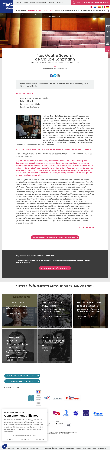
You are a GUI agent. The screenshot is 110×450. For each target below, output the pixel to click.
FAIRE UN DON (92, 2)
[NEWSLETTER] (107, 43)
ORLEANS (25, 2)
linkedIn (99, 376)
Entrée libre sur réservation (54, 268)
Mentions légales (51, 448)
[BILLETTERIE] (107, 26)
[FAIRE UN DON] (107, 49)
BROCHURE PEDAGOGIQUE (20, 381)
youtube (84, 376)
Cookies (78, 448)
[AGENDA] (107, 20)
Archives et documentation (92, 11)
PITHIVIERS (60, 2)
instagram (89, 376)
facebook (80, 376)
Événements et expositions (40, 11)
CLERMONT (51, 2)
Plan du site (102, 448)
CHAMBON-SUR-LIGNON (38, 2)
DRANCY (18, 2)
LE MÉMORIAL (21, 11)
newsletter (103, 376)
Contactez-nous (89, 448)
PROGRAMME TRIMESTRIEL (21, 376)
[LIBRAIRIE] (107, 37)
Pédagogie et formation (66, 11)
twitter (75, 376)
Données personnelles (66, 448)
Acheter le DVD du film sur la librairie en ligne (54, 237)
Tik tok (94, 376)
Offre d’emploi (10, 448)
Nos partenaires (22, 448)
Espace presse (34, 448)
